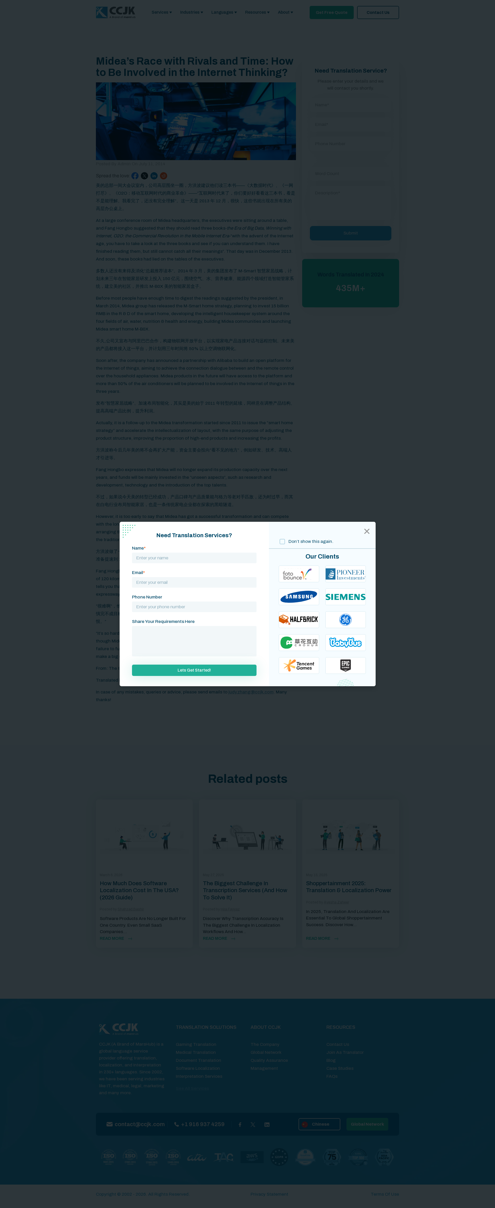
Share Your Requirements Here (163, 621)
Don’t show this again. (310, 541)
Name (139, 548)
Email (138, 572)
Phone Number (147, 597)
